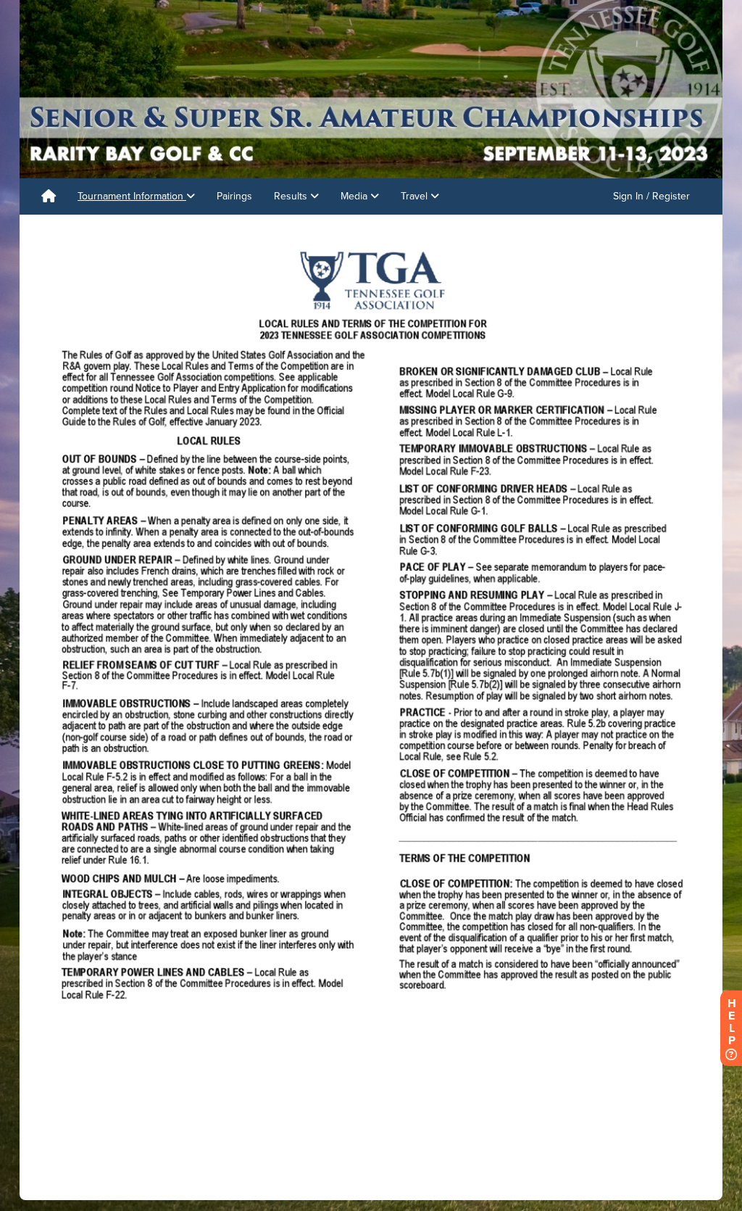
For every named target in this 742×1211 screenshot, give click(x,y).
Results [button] (292, 196)
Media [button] (355, 196)
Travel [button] (415, 196)
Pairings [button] (234, 196)
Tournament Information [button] (132, 196)
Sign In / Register (651, 196)
